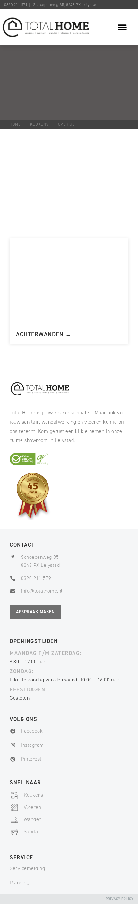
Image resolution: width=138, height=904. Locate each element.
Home (15, 124)
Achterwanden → (44, 334)
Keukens (39, 124)
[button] (122, 27)
